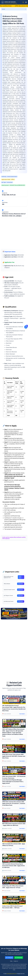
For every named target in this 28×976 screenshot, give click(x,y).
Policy (11, 961)
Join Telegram (9, 957)
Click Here (20, 577)
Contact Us (16, 961)
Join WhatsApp (18, 957)
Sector (3, 9)
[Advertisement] (14, 235)
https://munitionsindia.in (11, 433)
